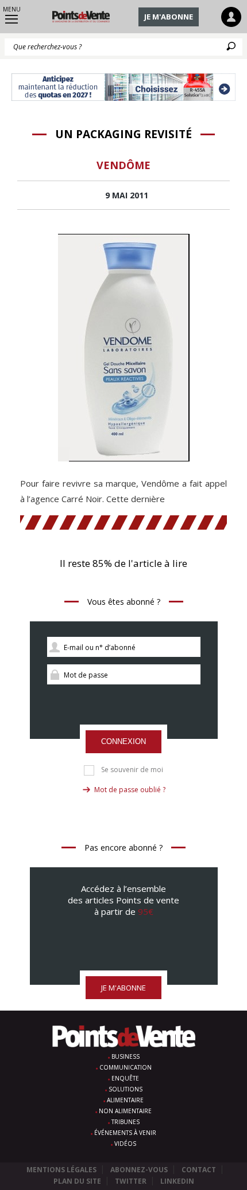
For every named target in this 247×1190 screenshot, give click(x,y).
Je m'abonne (168, 16)
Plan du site (77, 1181)
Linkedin (177, 1181)
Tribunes (125, 1122)
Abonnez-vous (139, 1170)
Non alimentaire (125, 1111)
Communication (125, 1067)
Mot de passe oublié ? (129, 789)
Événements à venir (125, 1133)
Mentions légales (61, 1170)
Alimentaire (125, 1100)
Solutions (125, 1089)
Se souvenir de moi (132, 769)
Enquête (125, 1078)
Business (125, 1056)
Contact (199, 1170)
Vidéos (125, 1144)
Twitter (130, 1181)
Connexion (123, 741)
